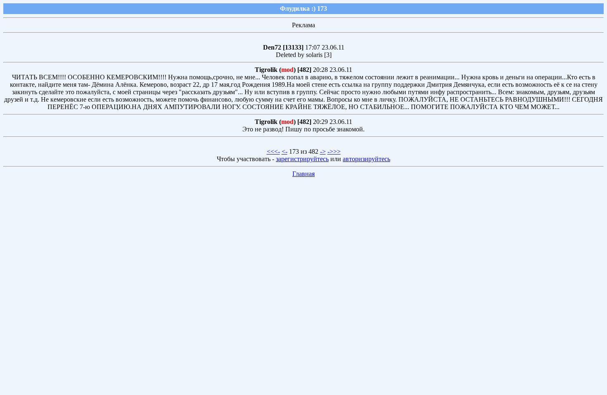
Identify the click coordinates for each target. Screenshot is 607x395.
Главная (303, 173)
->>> (334, 151)
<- (284, 151)
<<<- (273, 151)
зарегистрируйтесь (302, 158)
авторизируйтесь (366, 158)
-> (323, 151)
